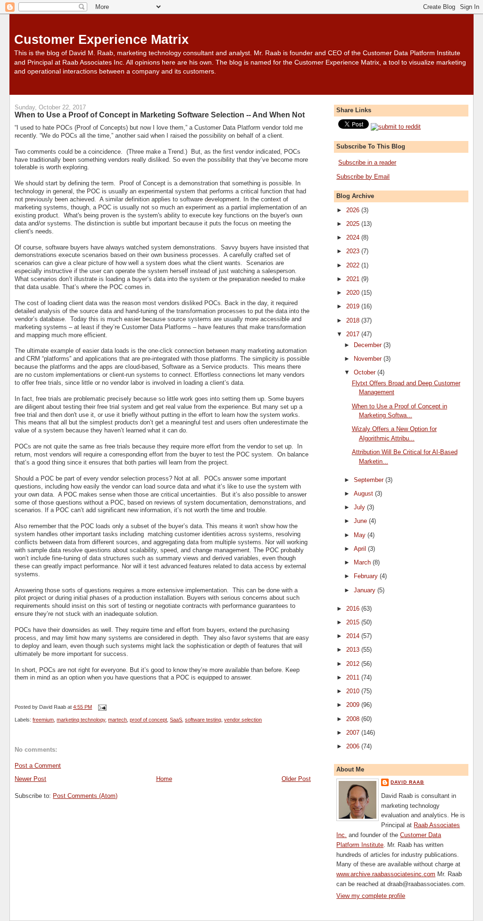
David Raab (407, 782)
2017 (353, 334)
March (363, 562)
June (361, 520)
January (365, 590)
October (365, 372)
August (364, 493)
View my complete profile (370, 895)
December (368, 344)
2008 (353, 718)
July (360, 507)
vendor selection (243, 719)
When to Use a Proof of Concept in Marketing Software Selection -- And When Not (160, 114)
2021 (353, 278)
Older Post (296, 778)
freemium (43, 719)
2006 (353, 746)
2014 (353, 635)
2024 (353, 237)
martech (117, 719)
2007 (353, 732)
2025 (353, 223)
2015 (353, 622)
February (367, 576)
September (369, 479)
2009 (353, 704)
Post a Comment (38, 765)
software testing (203, 719)
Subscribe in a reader (367, 162)
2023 (353, 251)
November (368, 358)
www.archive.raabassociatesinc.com (385, 874)
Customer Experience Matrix (101, 39)
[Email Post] (100, 707)
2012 (353, 663)
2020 (353, 292)
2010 (353, 691)
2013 (353, 649)
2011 (353, 677)
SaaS (176, 719)
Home (164, 778)
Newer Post (30, 778)
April (361, 548)
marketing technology (81, 719)
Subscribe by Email (363, 176)
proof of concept (148, 719)
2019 (353, 306)
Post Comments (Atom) (85, 795)
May (360, 535)
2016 (353, 608)
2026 (353, 210)
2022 (353, 265)
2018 (353, 320)
